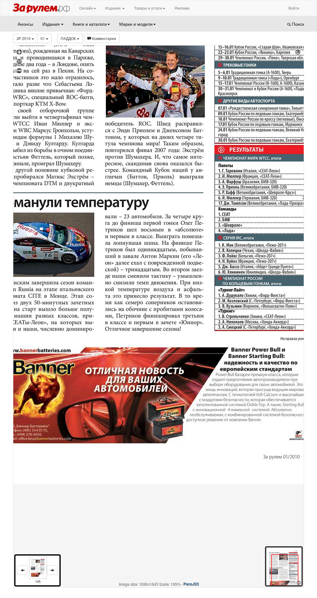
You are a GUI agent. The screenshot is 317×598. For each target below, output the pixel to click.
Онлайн (86, 8)
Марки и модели (136, 24)
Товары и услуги (148, 8)
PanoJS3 (191, 583)
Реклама (182, 8)
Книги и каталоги (90, 24)
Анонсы (25, 24)
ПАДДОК (69, 38)
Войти (294, 8)
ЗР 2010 (24, 38)
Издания (113, 8)
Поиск (297, 24)
